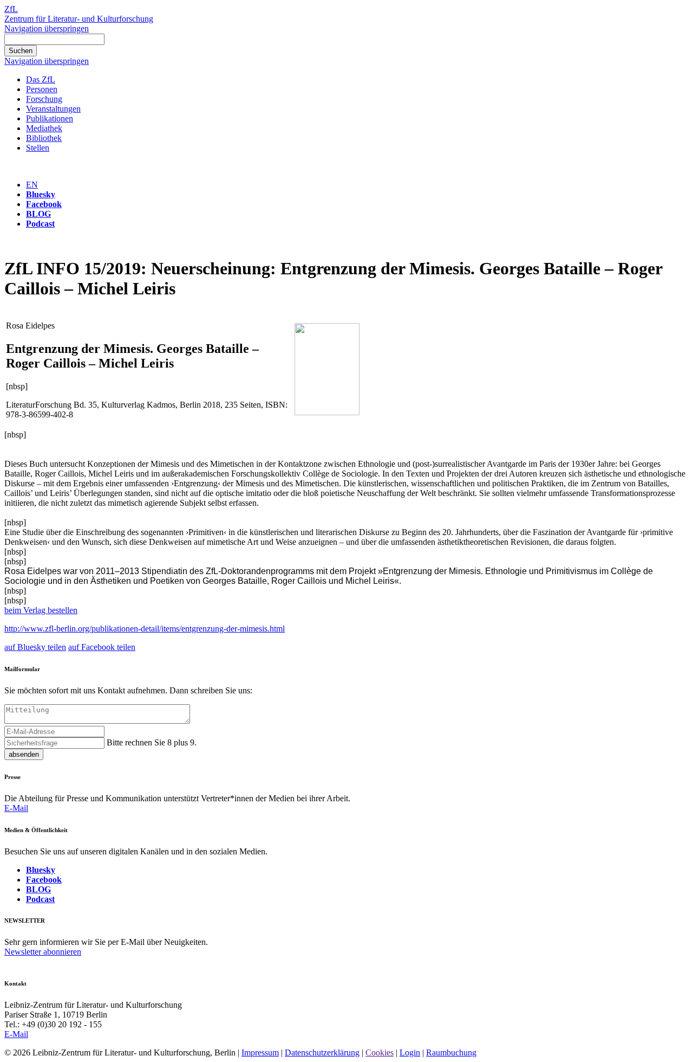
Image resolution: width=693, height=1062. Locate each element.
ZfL (11, 9)
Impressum (260, 1052)
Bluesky (40, 194)
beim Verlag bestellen (40, 610)
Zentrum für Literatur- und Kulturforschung (78, 18)
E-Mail (16, 808)
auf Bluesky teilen (35, 647)
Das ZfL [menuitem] (40, 79)
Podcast (40, 223)
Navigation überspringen (46, 28)
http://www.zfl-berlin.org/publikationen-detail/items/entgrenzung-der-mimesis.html (144, 628)
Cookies (379, 1052)
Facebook (44, 204)
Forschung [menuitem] (44, 99)
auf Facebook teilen (101, 647)
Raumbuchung (451, 1052)
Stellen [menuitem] (37, 147)
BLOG (38, 213)
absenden (24, 754)
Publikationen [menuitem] (49, 118)
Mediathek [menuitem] (44, 128)
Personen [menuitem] (41, 89)
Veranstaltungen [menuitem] (53, 108)
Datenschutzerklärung (322, 1052)
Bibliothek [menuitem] (44, 138)
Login (410, 1052)
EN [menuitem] (32, 184)
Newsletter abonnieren (42, 951)
